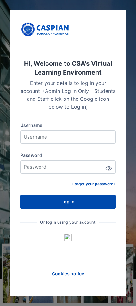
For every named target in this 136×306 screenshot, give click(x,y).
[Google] (68, 237)
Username (31, 125)
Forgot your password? (94, 184)
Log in (68, 201)
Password (31, 155)
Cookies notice (68, 273)
